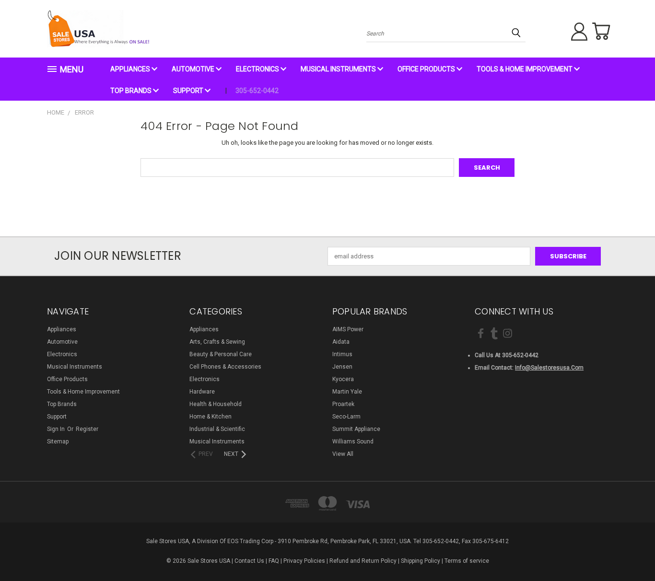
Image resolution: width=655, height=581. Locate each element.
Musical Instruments (339, 69)
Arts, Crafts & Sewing (217, 341)
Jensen (342, 366)
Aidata (341, 341)
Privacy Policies (304, 561)
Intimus (342, 354)
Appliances (131, 69)
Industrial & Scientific (217, 429)
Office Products (427, 69)
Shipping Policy (420, 561)
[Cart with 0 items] (600, 31)
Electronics (258, 69)
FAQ (274, 561)
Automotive (194, 69)
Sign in (56, 429)
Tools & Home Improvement (525, 69)
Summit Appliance (356, 429)
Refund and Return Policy (363, 561)
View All (342, 454)
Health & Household (215, 404)
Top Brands (131, 90)
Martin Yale (347, 391)
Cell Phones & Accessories (225, 366)
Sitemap (58, 441)
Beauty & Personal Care (220, 354)
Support (189, 90)
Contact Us (249, 561)
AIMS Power (347, 329)
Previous (631, 551)
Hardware (202, 391)
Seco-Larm (346, 416)
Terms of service (466, 561)
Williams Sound (353, 441)
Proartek (343, 404)
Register (87, 429)
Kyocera (343, 379)
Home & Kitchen (210, 416)
